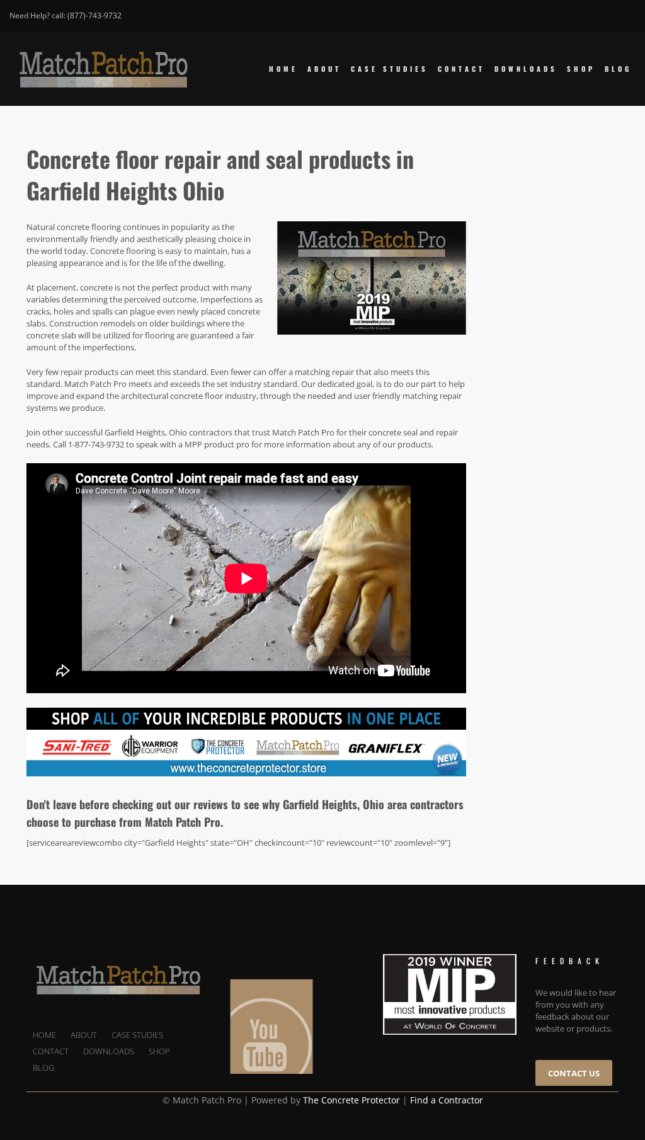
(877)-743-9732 (94, 15)
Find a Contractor (446, 1100)
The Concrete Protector (351, 1100)
